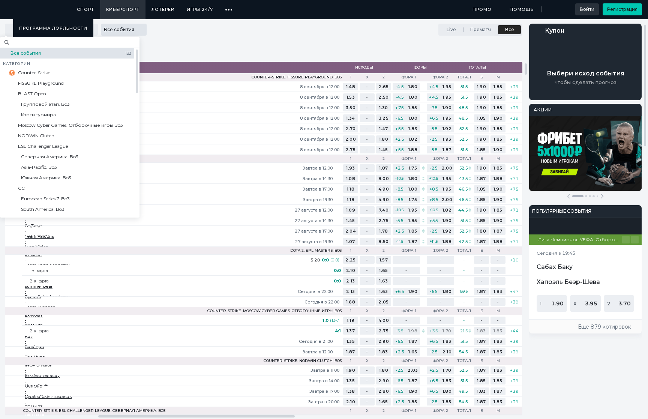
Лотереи (163, 9)
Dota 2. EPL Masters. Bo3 (316, 250)
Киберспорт (123, 9)
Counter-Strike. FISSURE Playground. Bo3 (297, 77)
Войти (587, 9)
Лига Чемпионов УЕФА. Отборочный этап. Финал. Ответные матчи (580, 239)
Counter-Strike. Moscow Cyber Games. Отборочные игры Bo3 (274, 311)
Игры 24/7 (200, 9)
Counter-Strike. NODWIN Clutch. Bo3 (303, 361)
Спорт (85, 9)
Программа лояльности (53, 28)
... (229, 7)
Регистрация (622, 9)
